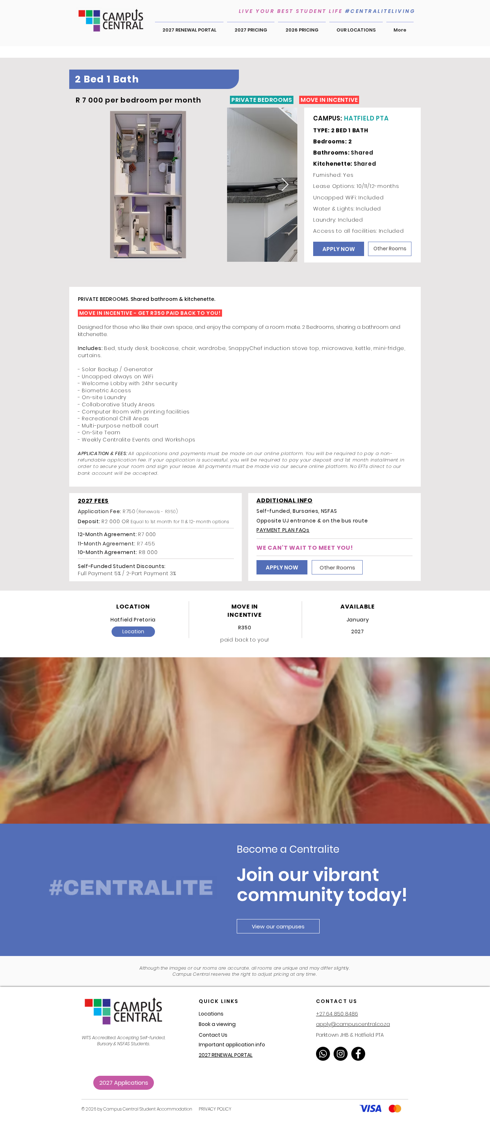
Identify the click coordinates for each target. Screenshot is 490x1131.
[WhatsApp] (323, 1054)
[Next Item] (285, 185)
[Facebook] (358, 1054)
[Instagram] (341, 1054)
